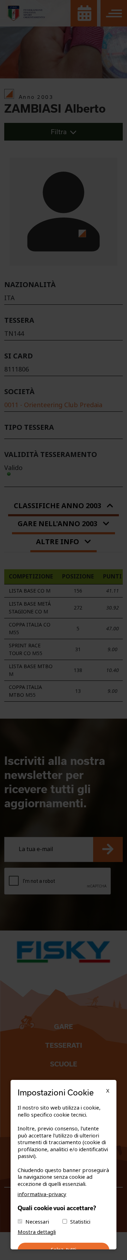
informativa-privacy (42, 1194)
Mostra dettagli (37, 1232)
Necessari (37, 1222)
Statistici (80, 1222)
